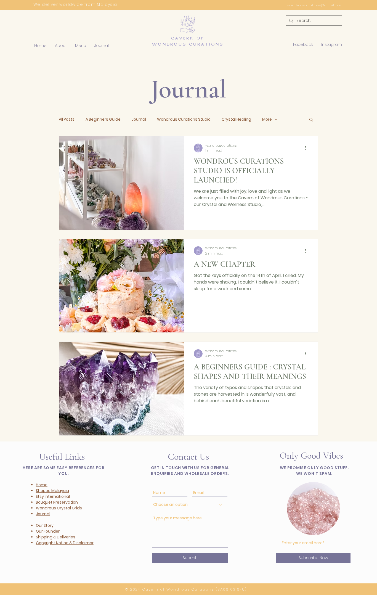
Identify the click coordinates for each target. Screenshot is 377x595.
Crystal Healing (236, 119)
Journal (139, 119)
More (267, 119)
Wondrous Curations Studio (184, 119)
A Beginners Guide (103, 119)
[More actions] (307, 148)
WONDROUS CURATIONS (188, 44)
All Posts (67, 119)
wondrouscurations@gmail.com (315, 5)
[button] (61, 45)
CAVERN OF (187, 38)
